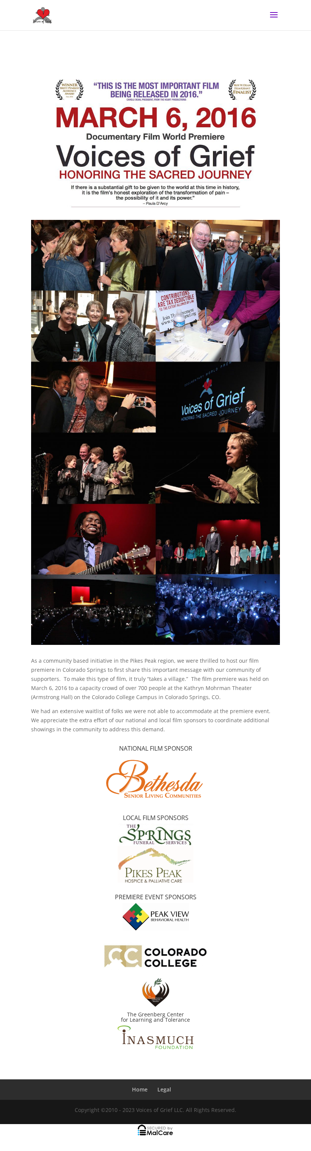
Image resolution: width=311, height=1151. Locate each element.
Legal (164, 1089)
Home (140, 1089)
